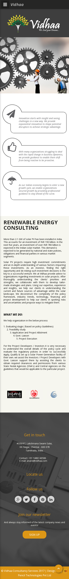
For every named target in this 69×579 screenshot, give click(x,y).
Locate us (34, 474)
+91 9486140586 (37, 458)
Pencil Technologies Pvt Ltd (34, 575)
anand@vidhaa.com (37, 460)
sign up (34, 534)
